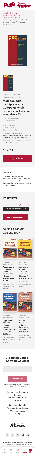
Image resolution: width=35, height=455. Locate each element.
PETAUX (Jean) (10, 120)
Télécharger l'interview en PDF (16, 208)
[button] (30, 450)
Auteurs (17, 401)
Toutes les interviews (15, 217)
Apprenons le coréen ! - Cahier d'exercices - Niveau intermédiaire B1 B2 (8, 274)
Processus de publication (17, 408)
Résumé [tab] (7, 172)
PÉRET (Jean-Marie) (11, 118)
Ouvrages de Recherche (17, 392)
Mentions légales (17, 442)
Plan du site (7, 442)
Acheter (19, 158)
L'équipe (17, 414)
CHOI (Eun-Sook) (8, 284)
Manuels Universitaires (13, 95)
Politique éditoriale (17, 405)
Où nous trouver (17, 411)
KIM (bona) (22, 284)
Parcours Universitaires (13, 97)
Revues (17, 395)
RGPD (30, 442)
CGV (25, 442)
